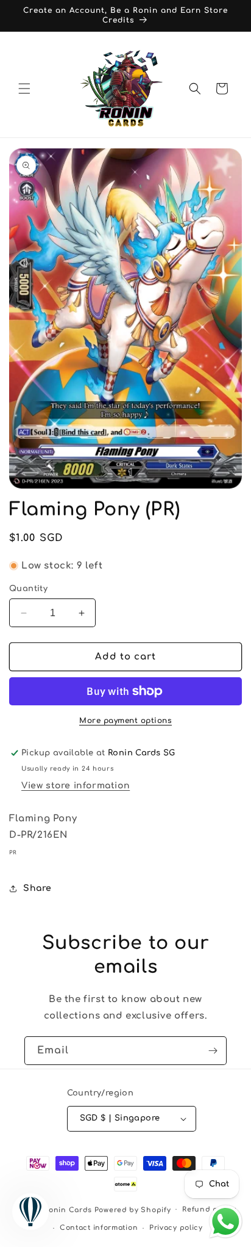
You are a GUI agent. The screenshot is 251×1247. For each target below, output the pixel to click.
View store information (75, 785)
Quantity (28, 588)
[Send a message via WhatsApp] (226, 1221)
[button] (24, 88)
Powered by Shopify (132, 1209)
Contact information (99, 1228)
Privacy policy (176, 1228)
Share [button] (37, 888)
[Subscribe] (212, 1050)
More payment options (125, 720)
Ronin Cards (68, 1209)
